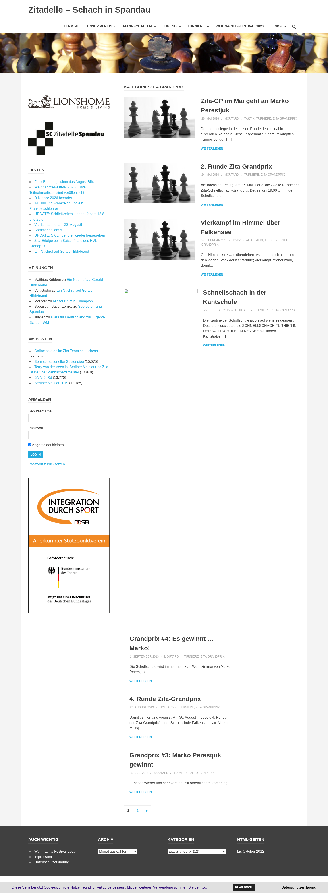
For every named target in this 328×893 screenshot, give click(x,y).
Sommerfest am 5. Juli (51, 230)
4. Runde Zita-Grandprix (165, 698)
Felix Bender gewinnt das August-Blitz (64, 182)
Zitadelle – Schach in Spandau (89, 9)
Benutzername (40, 411)
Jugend (170, 26)
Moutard (231, 118)
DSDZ (237, 240)
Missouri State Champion (73, 301)
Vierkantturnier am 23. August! (58, 225)
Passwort (35, 428)
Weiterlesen (212, 148)
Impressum (43, 857)
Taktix (249, 118)
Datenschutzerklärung (51, 862)
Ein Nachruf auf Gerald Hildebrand (61, 251)
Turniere (196, 26)
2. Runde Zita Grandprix (236, 166)
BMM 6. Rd (43, 377)
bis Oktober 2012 (250, 851)
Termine (71, 26)
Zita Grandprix (285, 118)
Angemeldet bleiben (47, 445)
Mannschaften (137, 26)
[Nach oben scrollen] (320, 885)
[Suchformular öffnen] (294, 26)
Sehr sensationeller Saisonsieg (59, 361)
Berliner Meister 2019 (51, 383)
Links (277, 26)
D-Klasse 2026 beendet (53, 198)
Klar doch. (244, 887)
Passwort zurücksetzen (46, 464)
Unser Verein (99, 26)
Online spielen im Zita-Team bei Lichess (66, 351)
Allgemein (254, 240)
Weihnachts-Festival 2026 (240, 26)
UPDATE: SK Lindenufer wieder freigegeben (69, 235)
